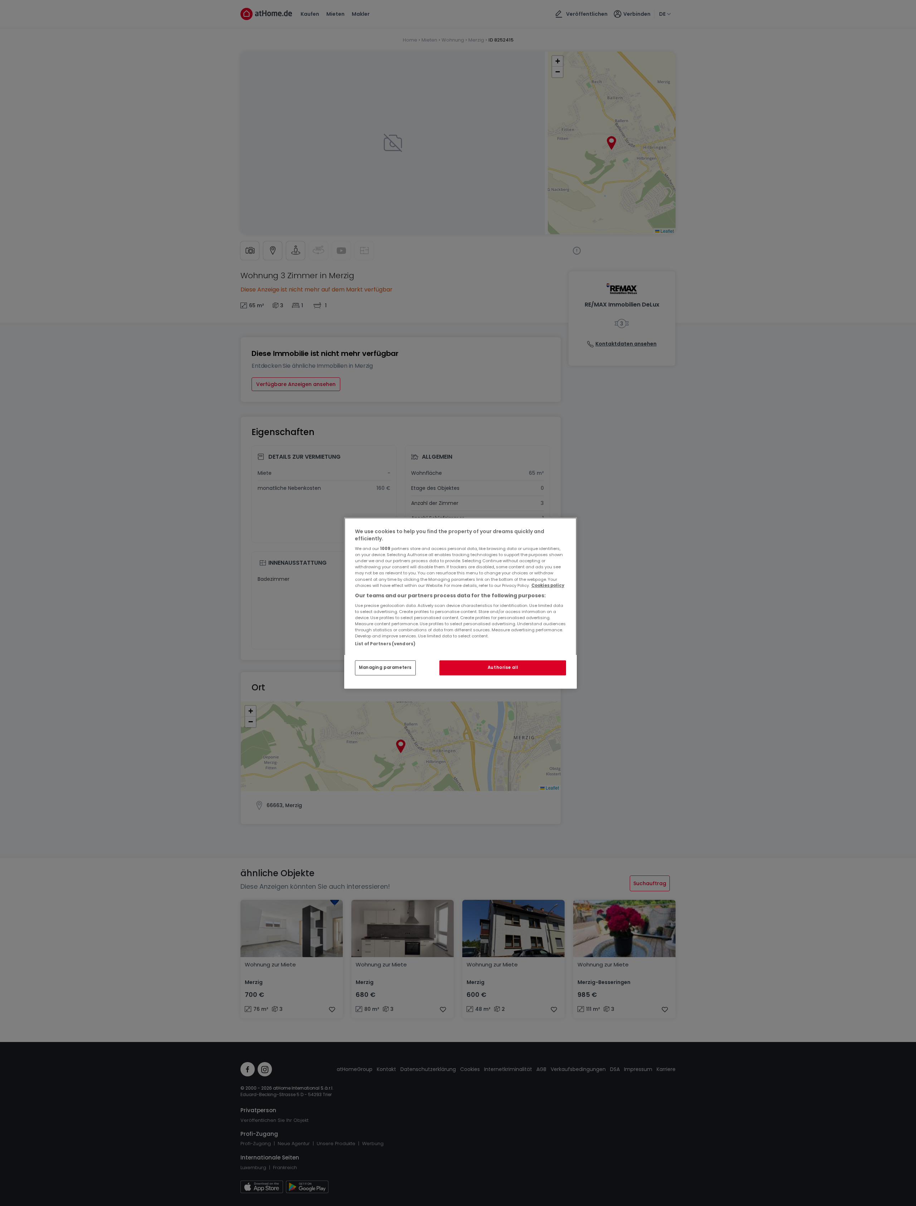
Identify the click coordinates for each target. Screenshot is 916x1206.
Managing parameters (385, 667)
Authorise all (503, 667)
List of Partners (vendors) (385, 644)
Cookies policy (547, 585)
